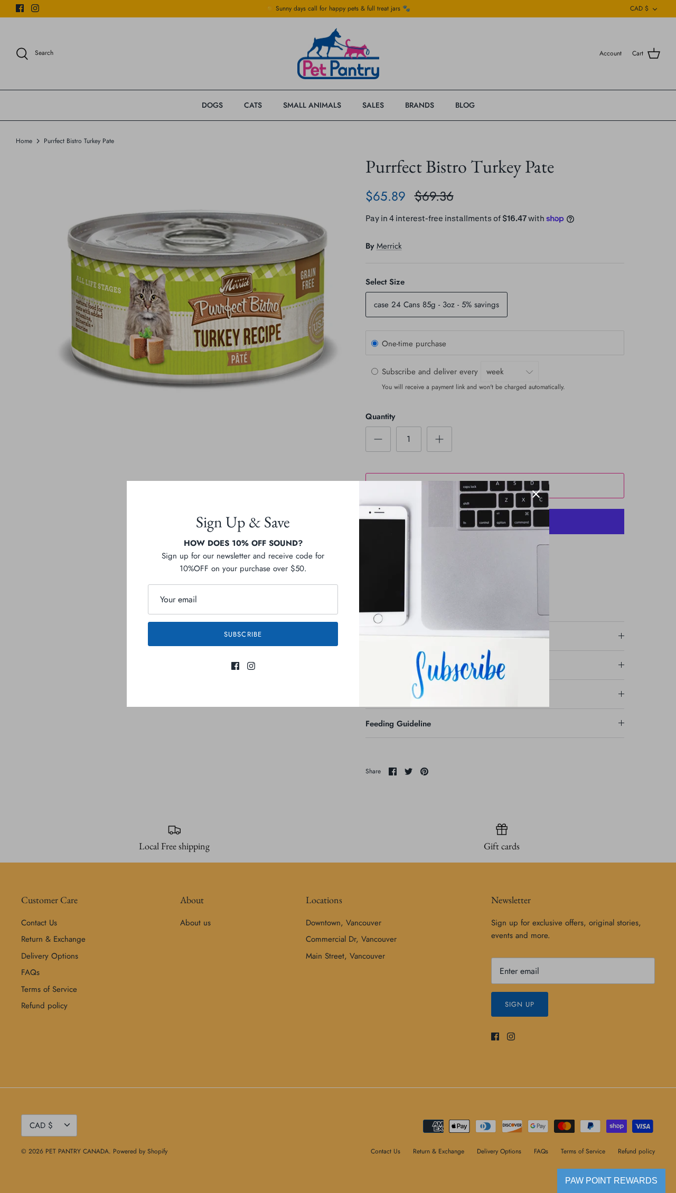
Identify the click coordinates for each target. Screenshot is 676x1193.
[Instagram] (251, 666)
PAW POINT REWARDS (611, 1180)
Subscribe (242, 634)
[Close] (536, 494)
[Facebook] (235, 666)
